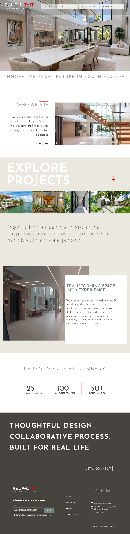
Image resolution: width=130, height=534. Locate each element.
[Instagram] (95, 490)
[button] (67, 6)
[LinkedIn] (107, 490)
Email (15, 505)
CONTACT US (72, 514)
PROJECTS (71, 508)
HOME (68, 496)
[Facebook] (101, 490)
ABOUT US (70, 502)
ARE (43, 105)
